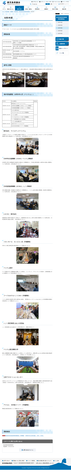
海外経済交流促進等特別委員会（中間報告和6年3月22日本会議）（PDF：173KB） (24, 435)
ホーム (3, 11)
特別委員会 (16, 11)
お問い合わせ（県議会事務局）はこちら (45, 463)
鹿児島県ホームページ (64, 3)
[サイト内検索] (30, 4)
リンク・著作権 (31, 460)
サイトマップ (54, 3)
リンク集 (57, 460)
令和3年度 (60, 33)
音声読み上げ (35, 1)
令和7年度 (60, 22)
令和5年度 (60, 28)
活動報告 (11, 11)
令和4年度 (60, 30)
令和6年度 (60, 25)
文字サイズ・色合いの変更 (46, 1)
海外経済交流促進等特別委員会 (24, 11)
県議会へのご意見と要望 (18, 460)
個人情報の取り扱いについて (44, 460)
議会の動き (7, 11)
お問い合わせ (7, 460)
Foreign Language (57, 1)
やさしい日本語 (66, 1)
